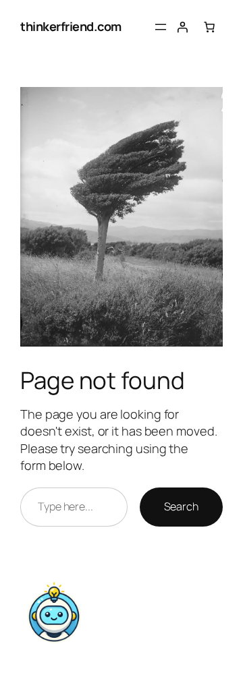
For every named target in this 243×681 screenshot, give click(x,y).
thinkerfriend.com (71, 26)
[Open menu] (161, 27)
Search (181, 506)
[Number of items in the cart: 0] (209, 26)
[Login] (182, 26)
